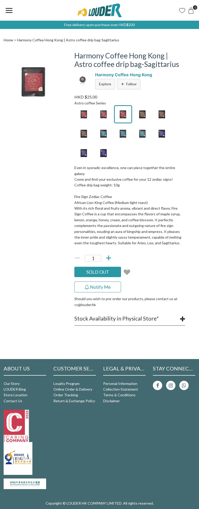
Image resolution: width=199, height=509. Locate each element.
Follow (131, 84)
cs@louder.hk (85, 304)
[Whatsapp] (184, 385)
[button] (59, 56)
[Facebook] (157, 385)
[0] (191, 10)
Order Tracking (65, 395)
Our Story (12, 383)
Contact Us (13, 401)
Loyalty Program (66, 383)
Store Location (15, 395)
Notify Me (100, 287)
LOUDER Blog (15, 389)
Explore (105, 84)
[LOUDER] (99, 10)
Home (8, 40)
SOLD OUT (97, 272)
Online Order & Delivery (72, 389)
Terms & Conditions (119, 395)
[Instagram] (170, 385)
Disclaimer (111, 401)
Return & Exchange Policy (74, 401)
